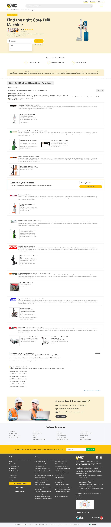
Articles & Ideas (12, 464)
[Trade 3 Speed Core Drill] (24, 280)
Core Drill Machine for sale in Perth (17, 381)
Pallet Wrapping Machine (39, 439)
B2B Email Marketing (14, 470)
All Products (11, 90)
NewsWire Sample (13, 473)
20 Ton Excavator (45, 96)
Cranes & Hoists (38, 473)
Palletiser (58, 431)
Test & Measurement (59, 477)
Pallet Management (59, 470)
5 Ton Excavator (67, 96)
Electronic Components (40, 477)
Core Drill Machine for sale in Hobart (18, 384)
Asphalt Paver (90, 96)
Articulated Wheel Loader (78, 96)
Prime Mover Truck (61, 435)
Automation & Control (40, 461)
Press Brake (59, 433)
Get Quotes (39, 41)
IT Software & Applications (41, 494)
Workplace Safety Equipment (61, 496)
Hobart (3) (58, 95)
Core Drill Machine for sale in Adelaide (18, 378)
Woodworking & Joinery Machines (62, 491)
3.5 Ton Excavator (56, 96)
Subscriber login (20, 491)
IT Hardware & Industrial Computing (43, 491)
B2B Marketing (12, 468)
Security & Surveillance (60, 475)
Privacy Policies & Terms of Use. (42, 524)
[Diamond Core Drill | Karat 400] (24, 253)
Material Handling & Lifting (61, 461)
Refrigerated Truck (61, 437)
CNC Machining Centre (14, 438)
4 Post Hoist (12, 431)
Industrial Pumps (38, 489)
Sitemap (11, 480)
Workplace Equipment (60, 494)
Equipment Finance (37, 433)
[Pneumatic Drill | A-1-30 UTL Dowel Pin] (55, 335)
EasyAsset (100, 488)
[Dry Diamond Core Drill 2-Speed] (55, 138)
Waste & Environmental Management (63, 487)
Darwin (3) (65, 95)
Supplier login (20, 487)
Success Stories (12, 477)
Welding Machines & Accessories (62, 489)
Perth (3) (52, 95)
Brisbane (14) (21, 95)
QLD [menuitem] (11, 50)
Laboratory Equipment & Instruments (43, 496)
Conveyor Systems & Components (42, 470)
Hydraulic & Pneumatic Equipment (42, 484)
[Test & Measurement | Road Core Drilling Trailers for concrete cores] (24, 306)
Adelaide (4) (45, 95)
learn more (61, 416)
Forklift (34, 437)
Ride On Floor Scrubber (62, 439)
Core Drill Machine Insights (16, 100)
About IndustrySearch (14, 466)
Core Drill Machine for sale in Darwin (18, 386)
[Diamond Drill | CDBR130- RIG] (24, 164)
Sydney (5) (29, 95)
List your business (20, 484)
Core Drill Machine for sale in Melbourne (19, 376)
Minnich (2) (19, 93)
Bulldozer (16, 98)
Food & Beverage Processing (41, 480)
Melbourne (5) (37, 95)
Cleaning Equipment (39, 466)
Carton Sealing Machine (15, 435)
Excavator (35, 435)
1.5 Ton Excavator (35, 96)
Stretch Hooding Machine (86, 433)
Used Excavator (84, 435)
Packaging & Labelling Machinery (62, 468)
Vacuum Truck (83, 437)
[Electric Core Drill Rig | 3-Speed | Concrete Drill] (24, 138)
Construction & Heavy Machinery (25, 90)
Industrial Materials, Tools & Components (44, 487)
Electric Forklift (36, 431)
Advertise (100, 1)
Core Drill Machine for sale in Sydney (18, 373)
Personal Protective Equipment (62, 473)
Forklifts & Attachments (40, 482)
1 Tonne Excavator (24, 96)
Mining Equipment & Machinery (62, 466)
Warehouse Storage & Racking (62, 484)
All (24, 93)
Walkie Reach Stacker (85, 439)
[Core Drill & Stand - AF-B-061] (24, 228)
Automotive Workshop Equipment (42, 464)
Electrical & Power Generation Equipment (44, 475)
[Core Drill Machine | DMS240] (24, 202)
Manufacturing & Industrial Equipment (43, 498)
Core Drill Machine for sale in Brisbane (18, 371)
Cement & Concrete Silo (27, 98)
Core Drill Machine (42, 90)
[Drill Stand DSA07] (24, 112)
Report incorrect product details (92, 390)
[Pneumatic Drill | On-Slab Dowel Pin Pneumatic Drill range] (24, 335)
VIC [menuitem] (11, 48)
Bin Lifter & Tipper (13, 433)
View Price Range (39, 44)
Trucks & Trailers (58, 482)
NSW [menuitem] (11, 45)
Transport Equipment (59, 480)
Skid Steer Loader (84, 431)
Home (10, 461)
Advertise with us (13, 475)
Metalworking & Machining (61, 464)
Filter (101, 90)
